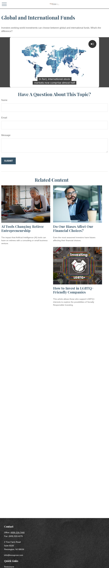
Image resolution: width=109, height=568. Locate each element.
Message (6, 135)
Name (4, 100)
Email (4, 117)
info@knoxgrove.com (13, 555)
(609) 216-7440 (18, 532)
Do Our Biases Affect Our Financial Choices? (73, 228)
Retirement (9, 567)
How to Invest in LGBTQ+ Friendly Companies (73, 290)
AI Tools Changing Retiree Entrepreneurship (22, 228)
